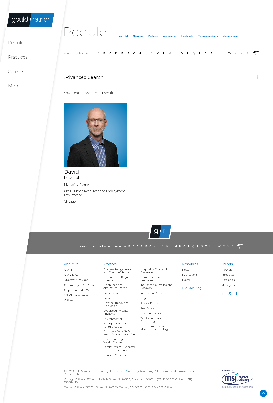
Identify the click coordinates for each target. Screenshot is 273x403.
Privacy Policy (72, 374)
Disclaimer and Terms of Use (174, 371)
